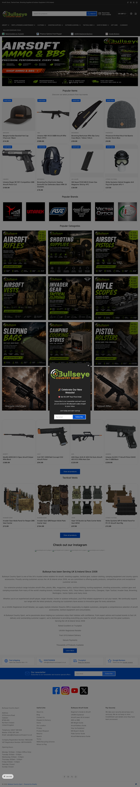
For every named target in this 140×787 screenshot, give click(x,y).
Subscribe (79, 417)
